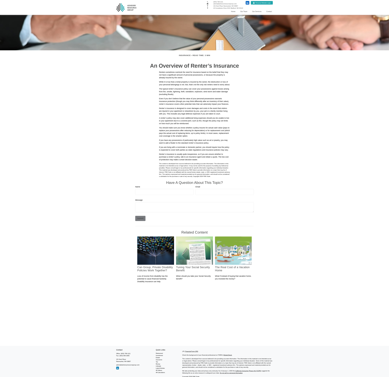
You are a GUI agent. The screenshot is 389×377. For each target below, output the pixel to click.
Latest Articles (160, 368)
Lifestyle (158, 366)
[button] (233, 11)
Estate (158, 357)
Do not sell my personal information (231, 373)
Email (198, 187)
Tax (157, 362)
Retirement (159, 353)
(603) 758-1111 (125, 353)
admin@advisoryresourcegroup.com (127, 365)
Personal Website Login (263, 3)
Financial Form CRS (191, 351)
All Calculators (160, 372)
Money (158, 364)
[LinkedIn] (247, 3)
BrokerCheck (228, 355)
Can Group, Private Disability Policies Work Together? (155, 269)
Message (139, 200)
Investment (159, 355)
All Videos (159, 370)
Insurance (159, 359)
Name (137, 187)
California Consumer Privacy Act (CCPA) (248, 371)
